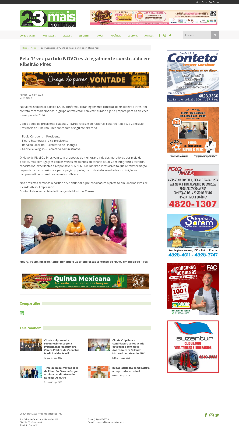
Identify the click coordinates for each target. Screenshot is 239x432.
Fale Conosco (214, 2)
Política (33, 48)
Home (24, 48)
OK (215, 35)
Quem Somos (201, 2)
